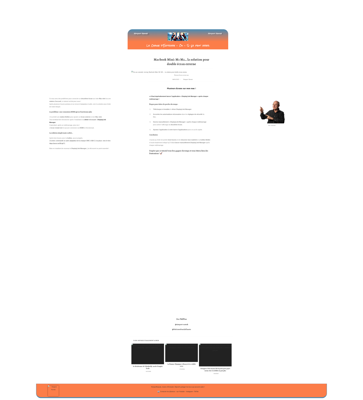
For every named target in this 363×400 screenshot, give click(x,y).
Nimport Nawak (141, 33)
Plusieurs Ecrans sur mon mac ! (181, 88)
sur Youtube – (181, 391)
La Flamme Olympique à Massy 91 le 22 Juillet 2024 (181, 365)
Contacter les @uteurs (167, 391)
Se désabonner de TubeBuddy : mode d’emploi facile (147, 367)
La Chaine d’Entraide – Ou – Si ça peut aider (178, 45)
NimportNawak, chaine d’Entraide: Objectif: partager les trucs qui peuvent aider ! (178, 387)
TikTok (196, 391)
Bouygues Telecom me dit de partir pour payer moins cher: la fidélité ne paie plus (215, 370)
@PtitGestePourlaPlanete (181, 329)
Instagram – (190, 391)
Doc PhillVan (181, 319)
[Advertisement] (181, 14)
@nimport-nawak (181, 324)
